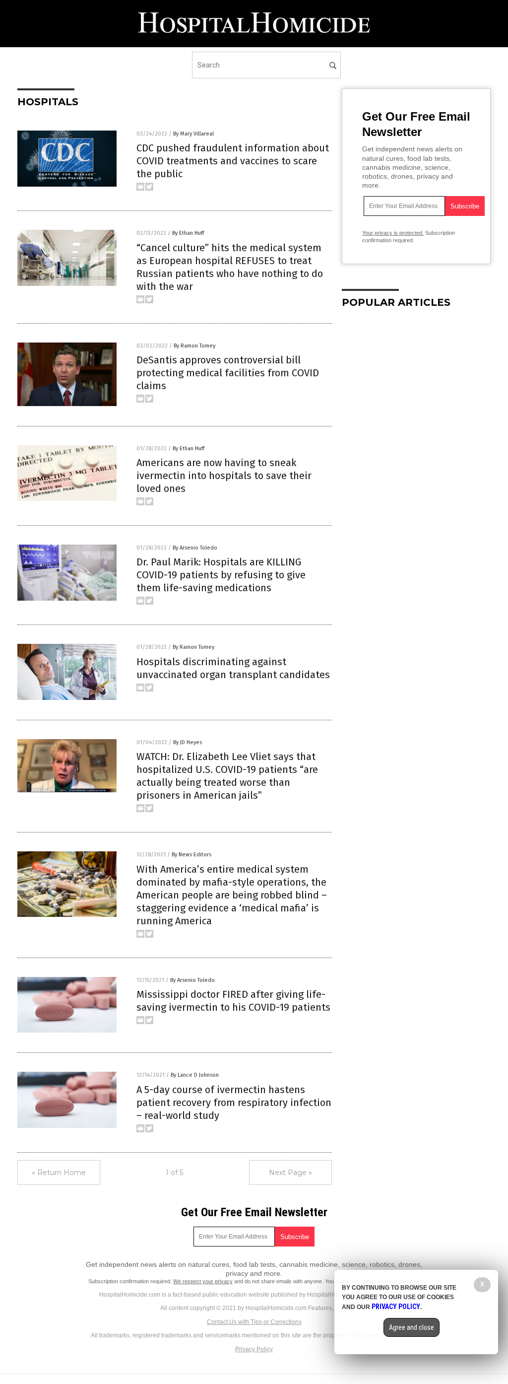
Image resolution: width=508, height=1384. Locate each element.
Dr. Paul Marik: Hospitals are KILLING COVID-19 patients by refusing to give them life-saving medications (221, 575)
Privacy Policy (254, 1349)
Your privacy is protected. (393, 233)
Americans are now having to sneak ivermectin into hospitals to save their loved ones (224, 475)
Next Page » (290, 1172)
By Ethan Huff (188, 233)
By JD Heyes (187, 742)
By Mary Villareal (193, 134)
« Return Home (59, 1172)
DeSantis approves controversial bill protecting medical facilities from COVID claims (227, 373)
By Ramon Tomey (194, 346)
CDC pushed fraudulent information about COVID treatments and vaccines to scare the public (232, 161)
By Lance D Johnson (195, 1075)
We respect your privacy (203, 1281)
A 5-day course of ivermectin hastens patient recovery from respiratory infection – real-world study (233, 1102)
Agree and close (411, 1327)
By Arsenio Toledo (195, 548)
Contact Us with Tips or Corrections (254, 1321)
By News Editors (191, 854)
